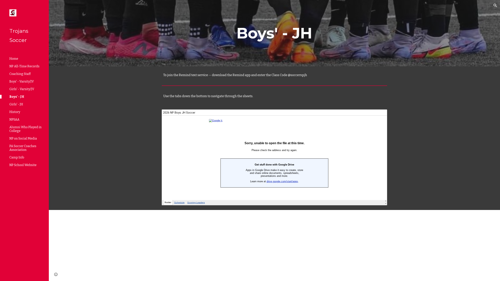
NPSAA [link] (14, 119)
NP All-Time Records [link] (24, 66)
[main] (274, 33)
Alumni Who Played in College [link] (25, 129)
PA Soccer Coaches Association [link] (22, 148)
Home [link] (13, 58)
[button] (495, 5)
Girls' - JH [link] (16, 104)
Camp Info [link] (16, 157)
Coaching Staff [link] (20, 74)
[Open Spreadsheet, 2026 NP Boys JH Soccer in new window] (380, 114)
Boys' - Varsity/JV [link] (21, 81)
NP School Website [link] (23, 165)
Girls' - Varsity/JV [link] (21, 89)
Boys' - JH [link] (16, 97)
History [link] (14, 112)
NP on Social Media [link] (23, 138)
